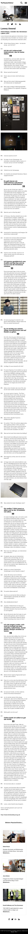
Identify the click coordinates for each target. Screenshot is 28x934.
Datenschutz (24, 930)
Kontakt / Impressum (17, 930)
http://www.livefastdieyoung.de (10, 815)
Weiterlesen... (6, 853)
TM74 (16, 931)
